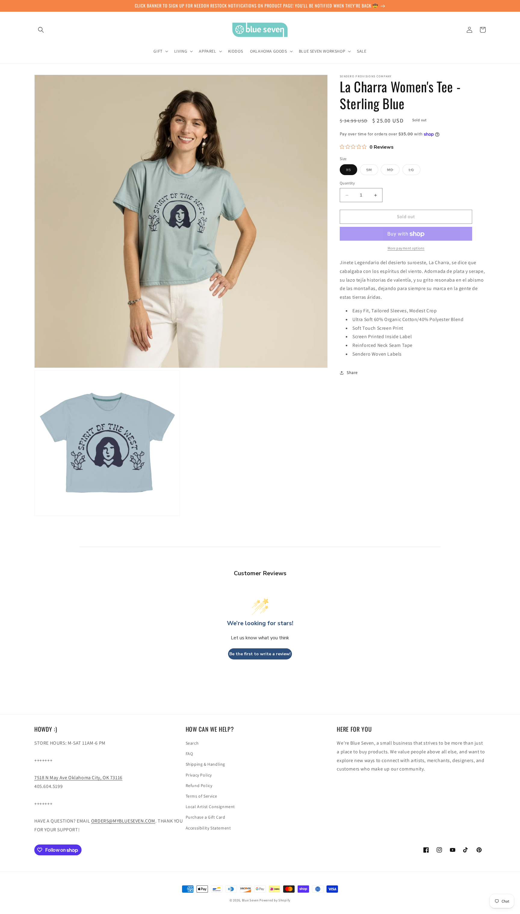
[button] (41, 29)
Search (192, 743)
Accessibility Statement (208, 828)
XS (351, 171)
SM (372, 171)
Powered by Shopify (274, 900)
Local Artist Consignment (210, 806)
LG (414, 171)
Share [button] (352, 372)
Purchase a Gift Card (205, 817)
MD (393, 171)
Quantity (347, 183)
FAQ (189, 753)
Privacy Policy (199, 775)
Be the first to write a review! (260, 654)
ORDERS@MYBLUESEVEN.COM (123, 821)
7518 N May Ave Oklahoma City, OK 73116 (78, 777)
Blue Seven (250, 900)
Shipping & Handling (205, 764)
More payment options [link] (406, 248)
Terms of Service (201, 796)
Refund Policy (199, 785)
